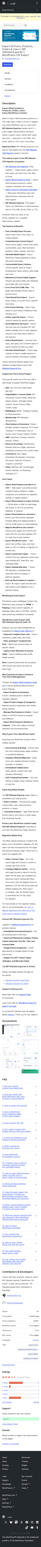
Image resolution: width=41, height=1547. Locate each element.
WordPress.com (9, 1495)
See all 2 (36, 1340)
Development (9, 90)
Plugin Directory (8, 10)
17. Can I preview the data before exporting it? (12, 1235)
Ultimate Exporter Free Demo (17, 980)
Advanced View (8, 1365)
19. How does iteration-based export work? (11, 1252)
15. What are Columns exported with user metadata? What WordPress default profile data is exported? (17, 1217)
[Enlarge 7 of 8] (36, 1059)
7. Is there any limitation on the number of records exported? (14, 1139)
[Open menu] (37, 3)
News (4, 1461)
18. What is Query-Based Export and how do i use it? (13, 1244)
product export (33, 1354)
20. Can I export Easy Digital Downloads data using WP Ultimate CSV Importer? (13, 1261)
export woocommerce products (28, 1349)
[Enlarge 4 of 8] (17, 1060)
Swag (25, 1488)
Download (7, 64)
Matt (5, 1499)
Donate (26, 1484)
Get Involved (27, 1476)
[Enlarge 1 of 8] (17, 1027)
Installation (8, 84)
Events (24, 1480)
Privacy (5, 1469)
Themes (25, 1461)
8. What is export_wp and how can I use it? (11, 1147)
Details (7, 73)
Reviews (7, 79)
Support (7, 96)
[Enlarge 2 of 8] (17, 1039)
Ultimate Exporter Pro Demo (16, 983)
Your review (7, 1402)
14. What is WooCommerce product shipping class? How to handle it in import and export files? (16, 1207)
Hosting (5, 1465)
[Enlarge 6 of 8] (36, 1042)
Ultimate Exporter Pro (11, 368)
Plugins (24, 1465)
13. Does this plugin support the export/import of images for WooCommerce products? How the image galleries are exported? (15, 1195)
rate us (11, 1015)
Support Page (25, 994)
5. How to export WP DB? (13, 1123)
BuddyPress (8, 1507)
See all (36, 1402)
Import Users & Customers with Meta (21, 190)
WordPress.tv (8, 1488)
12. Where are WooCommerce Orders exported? (14, 1185)
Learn (4, 1476)
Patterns (25, 1469)
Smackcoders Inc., (12, 58)
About (4, 1457)
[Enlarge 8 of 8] (36, 1071)
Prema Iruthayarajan (15, 1303)
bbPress (6, 1503)
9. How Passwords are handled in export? (11, 1155)
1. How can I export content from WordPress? (12, 1087)
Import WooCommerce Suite (17, 180)
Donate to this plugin (10, 1444)
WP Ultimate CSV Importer (16, 167)
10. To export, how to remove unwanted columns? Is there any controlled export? (14, 1165)
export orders (33, 1345)
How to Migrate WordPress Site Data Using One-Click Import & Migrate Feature (18, 910)
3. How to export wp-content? (14, 1106)
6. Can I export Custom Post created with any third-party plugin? (16, 1130)
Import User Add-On (23, 631)
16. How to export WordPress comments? (11, 1227)
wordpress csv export (31, 1358)
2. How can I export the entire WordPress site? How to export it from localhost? (13, 1096)
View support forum (10, 1424)
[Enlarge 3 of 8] (17, 1050)
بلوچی (9, 1517)
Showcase (26, 1457)
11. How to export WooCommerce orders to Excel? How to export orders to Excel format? (16, 1175)
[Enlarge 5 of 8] (36, 1027)
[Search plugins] (25, 25)
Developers (6, 1484)
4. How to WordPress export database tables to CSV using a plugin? (11, 1114)
